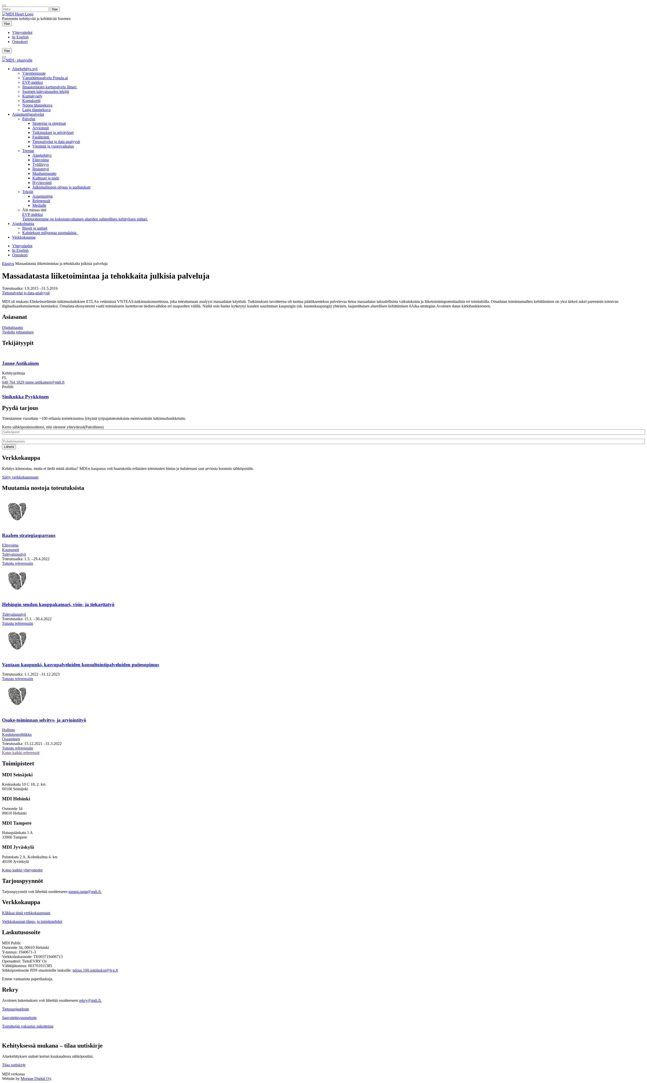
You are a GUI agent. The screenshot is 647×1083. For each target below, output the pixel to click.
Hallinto (8, 730)
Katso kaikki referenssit (20, 753)
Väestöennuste (33, 73)
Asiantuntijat (42, 196)
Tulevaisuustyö (14, 554)
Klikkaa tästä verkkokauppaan (26, 913)
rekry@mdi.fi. (90, 1000)
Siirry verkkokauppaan (20, 477)
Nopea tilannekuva (37, 105)
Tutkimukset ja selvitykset (53, 132)
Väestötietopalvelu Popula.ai (45, 78)
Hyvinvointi (42, 182)
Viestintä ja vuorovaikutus (53, 146)
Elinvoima (40, 160)
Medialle (39, 205)
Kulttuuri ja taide (45, 178)
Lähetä (9, 447)
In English (20, 37)
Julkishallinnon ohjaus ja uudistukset (61, 187)
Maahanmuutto (44, 173)
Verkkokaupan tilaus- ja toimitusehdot (32, 921)
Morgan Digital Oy (36, 1078)
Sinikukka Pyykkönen (25, 396)
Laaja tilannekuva (36, 110)
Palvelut (28, 119)
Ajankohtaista (23, 223)
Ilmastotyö (40, 169)
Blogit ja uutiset (34, 228)
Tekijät (27, 192)
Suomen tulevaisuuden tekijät (45, 91)
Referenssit (41, 201)
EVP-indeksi (32, 82)
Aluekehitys (42, 155)
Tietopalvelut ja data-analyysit (56, 141)
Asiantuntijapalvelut (28, 114)
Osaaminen (11, 739)
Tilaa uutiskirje (14, 1065)
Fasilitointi (41, 137)
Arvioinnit (40, 128)
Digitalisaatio (12, 327)
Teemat (28, 151)
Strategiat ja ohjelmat (49, 123)
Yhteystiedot (22, 32)
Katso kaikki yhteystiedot (22, 870)
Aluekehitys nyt (24, 69)
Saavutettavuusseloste (19, 1017)
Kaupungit (10, 550)
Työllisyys (40, 164)
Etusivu (8, 263)
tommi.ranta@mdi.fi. (85, 891)
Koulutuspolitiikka (17, 734)
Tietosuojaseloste (15, 1009)
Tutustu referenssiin (17, 563)
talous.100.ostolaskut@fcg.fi (95, 970)
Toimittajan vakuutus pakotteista (27, 1026)
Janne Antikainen (20, 363)
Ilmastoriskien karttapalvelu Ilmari (49, 87)
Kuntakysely (32, 96)
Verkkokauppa (23, 237)
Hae (8, 24)
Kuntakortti (31, 100)
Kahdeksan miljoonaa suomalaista (50, 233)
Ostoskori (20, 41)
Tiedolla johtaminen (18, 332)
